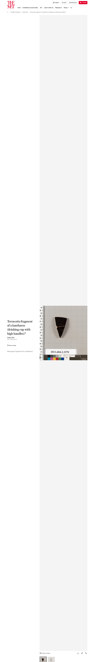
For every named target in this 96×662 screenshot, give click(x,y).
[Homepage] (11, 4)
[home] (8, 12)
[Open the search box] (71, 7)
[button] (63, 333)
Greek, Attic (10, 337)
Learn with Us (48, 8)
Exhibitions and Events (30, 8)
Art (41, 8)
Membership (73, 2)
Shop (65, 8)
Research (58, 8)
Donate (64, 2)
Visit (19, 8)
